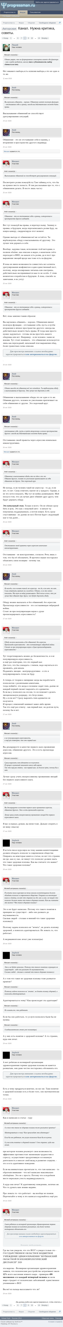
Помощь (58, 1318)
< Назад (5, 38)
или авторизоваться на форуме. (41, 354)
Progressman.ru (9, 12)
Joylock (15, 840)
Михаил (7, 151)
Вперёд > (45, 38)
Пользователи (35, 12)
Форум (22, 12)
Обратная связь (48, 1318)
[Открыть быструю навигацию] (60, 23)
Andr (14, 87)
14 (39, 38)
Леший (15, 45)
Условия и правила (55, 1322)
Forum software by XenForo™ (11, 1322)
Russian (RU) (17, 1318)
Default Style (5, 1318)
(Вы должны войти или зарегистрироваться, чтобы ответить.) (39, 1302)
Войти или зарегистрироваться (47, 2)
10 (32, 38)
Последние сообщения (11, 16)
